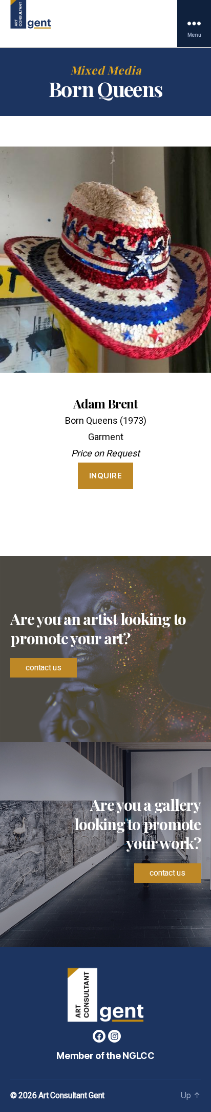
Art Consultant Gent (71, 1095)
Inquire (105, 475)
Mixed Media (105, 70)
